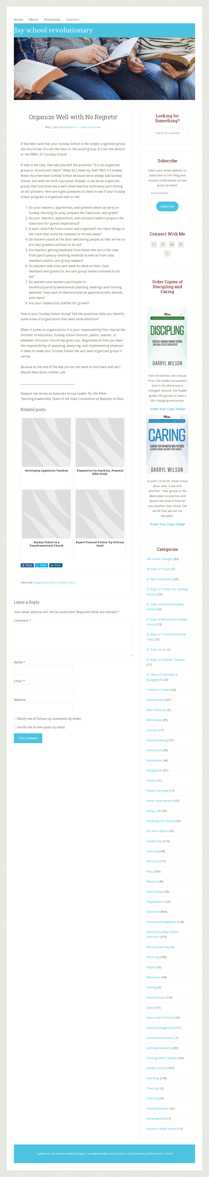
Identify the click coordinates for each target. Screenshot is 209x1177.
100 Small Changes (159, 559)
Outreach (152, 912)
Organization (41, 582)
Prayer (150, 967)
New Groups (154, 892)
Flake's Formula (157, 791)
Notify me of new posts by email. (41, 727)
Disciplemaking (157, 740)
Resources (153, 977)
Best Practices (156, 710)
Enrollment (154, 760)
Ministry (152, 861)
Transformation (157, 1108)
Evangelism (154, 770)
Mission (151, 881)
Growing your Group (160, 821)
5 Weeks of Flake (158, 690)
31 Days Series (156, 649)
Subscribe (167, 206)
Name (19, 662)
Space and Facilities (159, 1017)
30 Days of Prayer (158, 569)
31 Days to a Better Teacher (165, 660)
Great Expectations (159, 801)
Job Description (157, 831)
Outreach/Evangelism (161, 922)
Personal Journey (158, 947)
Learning (152, 851)
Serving (151, 987)
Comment (22, 621)
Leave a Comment (91, 127)
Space (53, 582)
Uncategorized (156, 1118)
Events (151, 780)
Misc (149, 871)
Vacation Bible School (161, 1129)
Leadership (154, 841)
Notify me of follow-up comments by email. (49, 719)
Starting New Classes (161, 1058)
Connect (152, 730)
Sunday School (66, 582)
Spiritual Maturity (158, 1048)
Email (19, 681)
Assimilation (155, 700)
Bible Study (154, 720)
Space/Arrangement (160, 1028)
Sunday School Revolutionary (104, 61)
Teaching (152, 1078)
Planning (152, 957)
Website (20, 700)
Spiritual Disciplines (160, 1038)
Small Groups (155, 997)
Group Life (153, 811)
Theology (152, 1088)
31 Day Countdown (159, 579)
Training (152, 1098)
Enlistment (154, 750)
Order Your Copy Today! (167, 524)
